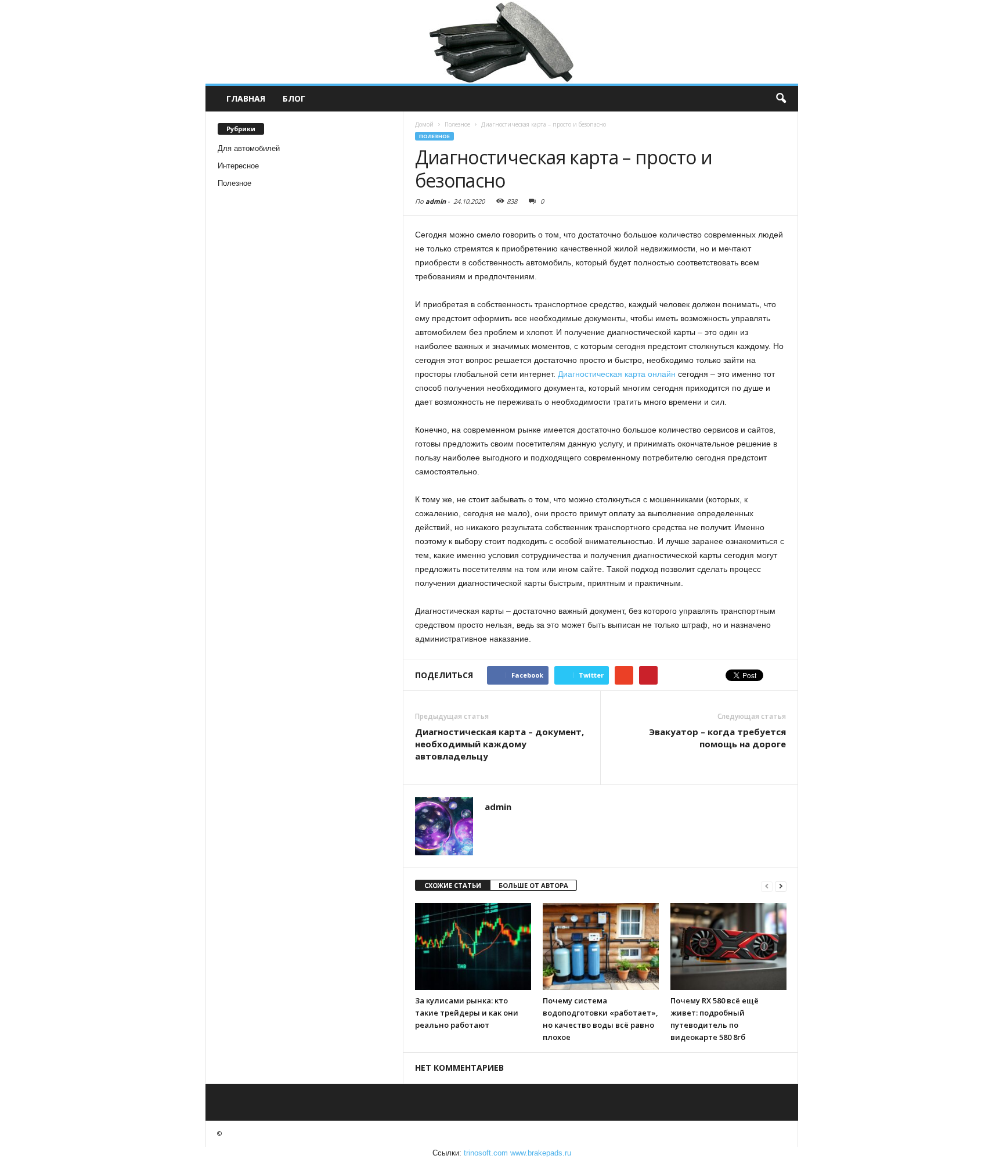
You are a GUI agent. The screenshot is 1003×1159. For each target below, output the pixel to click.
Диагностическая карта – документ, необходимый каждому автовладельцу (499, 744)
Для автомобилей (249, 148)
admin (435, 201)
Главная (245, 98)
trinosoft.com (486, 1153)
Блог (294, 98)
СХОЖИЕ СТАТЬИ (452, 885)
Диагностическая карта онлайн (617, 374)
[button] (780, 98)
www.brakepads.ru (540, 1153)
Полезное (234, 183)
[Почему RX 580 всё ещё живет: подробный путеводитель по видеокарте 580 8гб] (728, 946)
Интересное (238, 165)
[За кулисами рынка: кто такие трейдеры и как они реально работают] (473, 946)
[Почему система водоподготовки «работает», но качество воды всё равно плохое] (601, 946)
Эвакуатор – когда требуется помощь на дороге (717, 738)
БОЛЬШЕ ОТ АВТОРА (533, 885)
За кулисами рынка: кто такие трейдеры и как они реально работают (466, 1012)
